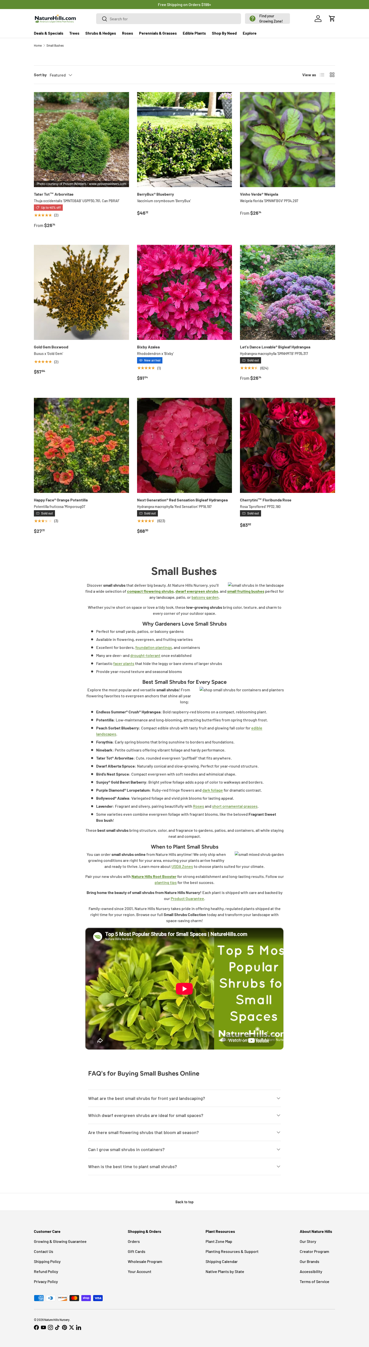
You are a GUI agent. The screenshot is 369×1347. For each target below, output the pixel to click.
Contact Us (43, 1251)
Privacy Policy (46, 1281)
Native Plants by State (225, 1271)
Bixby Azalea (148, 346)
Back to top (184, 1202)
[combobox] (168, 18)
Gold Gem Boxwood (51, 346)
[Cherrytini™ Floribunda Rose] (287, 445)
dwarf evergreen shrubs (196, 591)
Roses (127, 33)
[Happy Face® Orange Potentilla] (81, 445)
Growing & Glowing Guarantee (60, 1241)
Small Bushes (55, 45)
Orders (134, 1241)
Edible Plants (194, 33)
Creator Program (314, 1251)
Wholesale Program (145, 1261)
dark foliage (212, 790)
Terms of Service (314, 1281)
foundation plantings (153, 647)
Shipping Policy (47, 1261)
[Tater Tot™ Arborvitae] (81, 139)
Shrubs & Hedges (100, 33)
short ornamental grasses (235, 806)
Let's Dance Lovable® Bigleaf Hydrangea (275, 346)
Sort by (40, 74)
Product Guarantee (187, 898)
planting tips (166, 882)
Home (38, 45)
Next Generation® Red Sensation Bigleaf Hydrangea (182, 499)
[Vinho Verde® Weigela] (287, 139)
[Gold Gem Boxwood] (81, 292)
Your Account (139, 1271)
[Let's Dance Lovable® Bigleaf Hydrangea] (287, 292)
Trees (74, 33)
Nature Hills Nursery (57, 1319)
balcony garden (205, 597)
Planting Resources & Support (232, 1251)
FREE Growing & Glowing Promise (205, 4)
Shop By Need (224, 33)
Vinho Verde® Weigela (259, 194)
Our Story (308, 1241)
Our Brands (309, 1261)
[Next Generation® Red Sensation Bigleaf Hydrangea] (184, 445)
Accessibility (311, 1271)
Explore (250, 33)
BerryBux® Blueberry (155, 194)
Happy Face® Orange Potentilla (61, 499)
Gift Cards (136, 1251)
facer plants (123, 663)
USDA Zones (182, 866)
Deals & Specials (48, 33)
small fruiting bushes (245, 591)
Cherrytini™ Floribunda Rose (265, 499)
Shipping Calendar (222, 1261)
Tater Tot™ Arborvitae (54, 194)
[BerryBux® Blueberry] (184, 139)
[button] (267, 18)
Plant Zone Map (219, 1241)
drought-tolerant (145, 655)
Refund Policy (46, 1271)
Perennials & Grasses (158, 33)
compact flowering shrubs (150, 591)
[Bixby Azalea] (184, 292)
